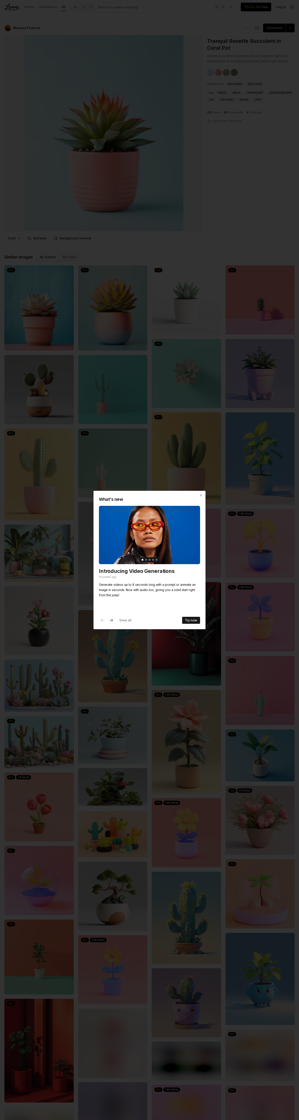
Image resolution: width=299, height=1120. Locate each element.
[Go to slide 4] (153, 560)
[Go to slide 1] (142, 560)
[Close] (201, 495)
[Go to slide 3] (149, 560)
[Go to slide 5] (156, 560)
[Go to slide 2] (146, 560)
